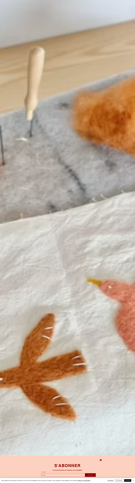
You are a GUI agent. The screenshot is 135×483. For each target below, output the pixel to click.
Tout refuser (119, 480)
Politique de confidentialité (83, 480)
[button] (101, 460)
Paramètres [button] (110, 480)
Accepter (128, 480)
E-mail (43, 472)
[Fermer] (133, 480)
